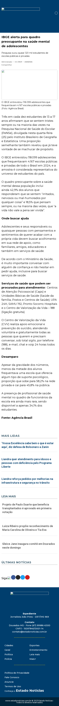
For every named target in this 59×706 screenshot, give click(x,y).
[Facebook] (13, 577)
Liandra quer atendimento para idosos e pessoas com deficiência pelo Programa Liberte (27, 463)
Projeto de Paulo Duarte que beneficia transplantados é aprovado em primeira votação (26, 508)
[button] (56, 13)
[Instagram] (18, 577)
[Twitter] (22, 577)
